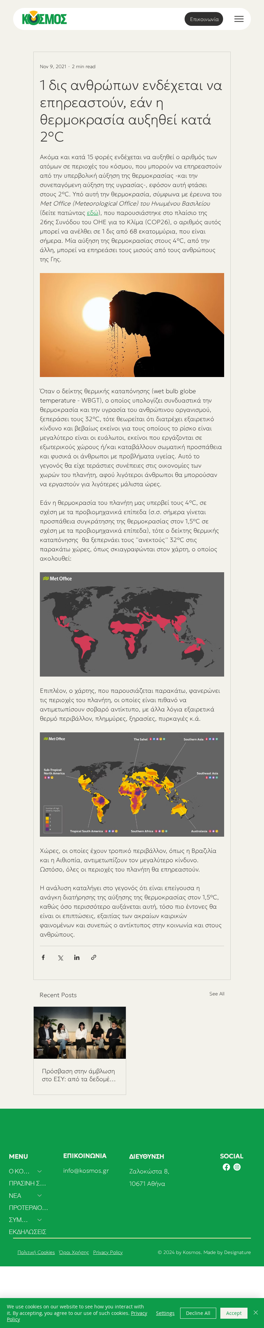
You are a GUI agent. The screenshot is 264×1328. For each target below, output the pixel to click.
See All (216, 994)
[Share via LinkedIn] (77, 957)
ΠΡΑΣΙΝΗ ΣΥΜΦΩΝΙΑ (28, 1183)
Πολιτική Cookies (36, 1252)
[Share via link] (93, 957)
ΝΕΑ (15, 1196)
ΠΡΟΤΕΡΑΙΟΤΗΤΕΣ (28, 1208)
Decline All (198, 1313)
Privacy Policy (108, 1252)
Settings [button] (165, 1313)
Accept (234, 1313)
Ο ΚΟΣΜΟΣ (20, 1171)
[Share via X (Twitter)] (60, 957)
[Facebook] (226, 1167)
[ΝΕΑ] (39, 1196)
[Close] (256, 1313)
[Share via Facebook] (43, 957)
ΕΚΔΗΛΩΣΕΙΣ (27, 1232)
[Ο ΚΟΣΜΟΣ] (39, 1171)
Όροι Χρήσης (74, 1252)
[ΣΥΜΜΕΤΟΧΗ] (39, 1220)
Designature (237, 1252)
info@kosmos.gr (86, 1170)
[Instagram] (237, 1167)
